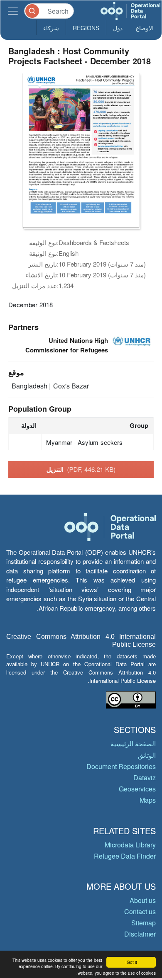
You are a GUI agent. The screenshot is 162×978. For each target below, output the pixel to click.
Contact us (140, 911)
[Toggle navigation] (13, 11)
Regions (86, 28)
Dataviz (144, 777)
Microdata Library (130, 844)
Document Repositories (121, 766)
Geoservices (137, 789)
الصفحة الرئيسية (133, 743)
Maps (148, 800)
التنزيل (81, 469)
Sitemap (143, 922)
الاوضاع (145, 28)
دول (118, 28)
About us (143, 900)
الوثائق (147, 755)
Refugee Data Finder (125, 856)
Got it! (131, 962)
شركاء (51, 28)
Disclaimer (140, 934)
